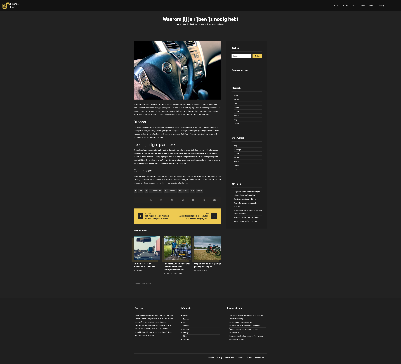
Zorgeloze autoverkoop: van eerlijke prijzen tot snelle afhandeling (247, 193)
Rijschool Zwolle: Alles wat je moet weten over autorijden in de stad (246, 219)
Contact (236, 124)
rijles (192, 190)
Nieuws (205, 270)
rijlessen (199, 190)
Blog (235, 120)
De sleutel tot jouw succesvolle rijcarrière (245, 204)
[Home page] (178, 24)
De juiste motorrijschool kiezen (245, 199)
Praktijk (180, 273)
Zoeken (257, 56)
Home (236, 96)
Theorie (236, 108)
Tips (235, 104)
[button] (140, 200)
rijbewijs (185, 190)
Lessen (175, 273)
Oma (140, 190)
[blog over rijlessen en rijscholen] (11, 5)
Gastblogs (172, 190)
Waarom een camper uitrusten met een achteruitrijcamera (248, 212)
